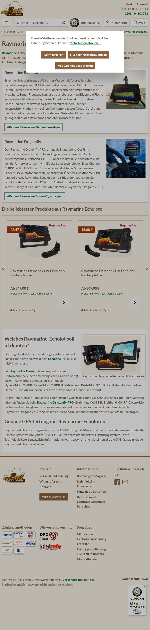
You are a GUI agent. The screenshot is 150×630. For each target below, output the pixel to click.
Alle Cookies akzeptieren (75, 65)
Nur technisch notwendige (88, 54)
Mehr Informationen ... (85, 43)
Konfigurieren (53, 54)
